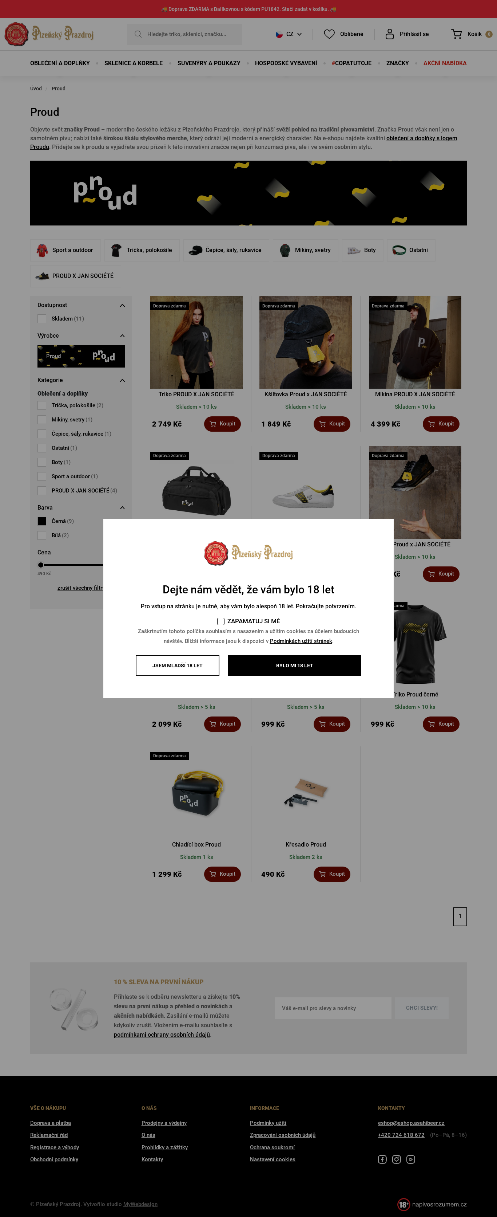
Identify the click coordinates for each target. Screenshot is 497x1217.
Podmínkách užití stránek (301, 641)
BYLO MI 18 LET (294, 665)
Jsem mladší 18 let (177, 665)
